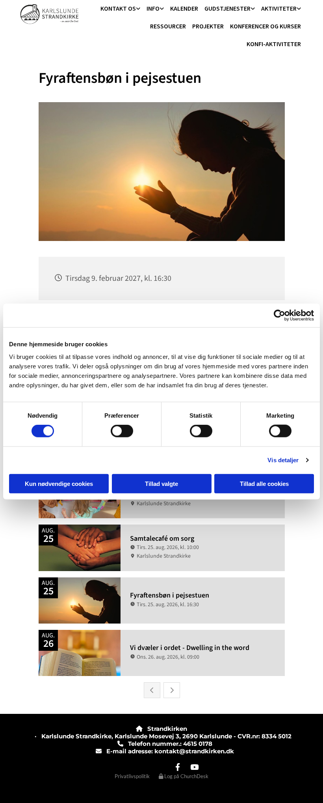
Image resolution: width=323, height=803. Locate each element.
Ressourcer (168, 26)
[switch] (122, 431)
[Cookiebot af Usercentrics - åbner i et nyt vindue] (279, 315)
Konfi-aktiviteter (274, 44)
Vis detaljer (283, 460)
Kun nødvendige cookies (59, 483)
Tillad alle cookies (264, 483)
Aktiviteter (279, 8)
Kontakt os (118, 8)
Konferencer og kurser (265, 26)
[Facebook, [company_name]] (178, 767)
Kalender (184, 8)
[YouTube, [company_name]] (194, 767)
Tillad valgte (161, 483)
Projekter (208, 26)
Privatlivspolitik (132, 776)
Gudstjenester (227, 8)
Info (153, 8)
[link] (120, 9)
